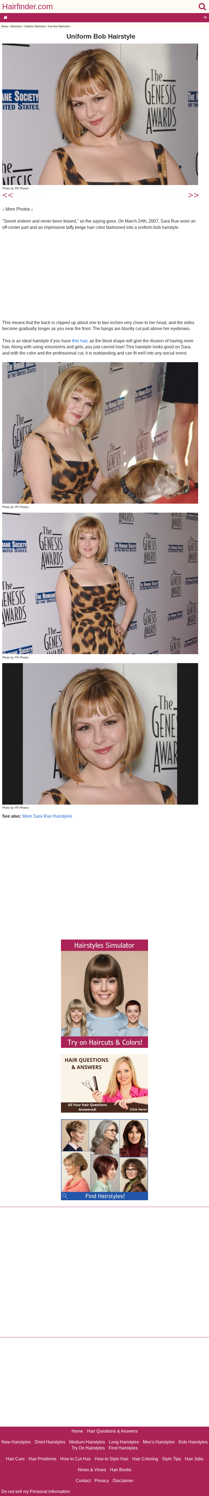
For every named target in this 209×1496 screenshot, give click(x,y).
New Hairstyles (16, 1442)
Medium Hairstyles (87, 1442)
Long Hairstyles (124, 1442)
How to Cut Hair (75, 1459)
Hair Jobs (194, 1459)
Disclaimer (123, 1480)
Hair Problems (42, 1459)
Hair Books (120, 1469)
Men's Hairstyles (159, 1442)
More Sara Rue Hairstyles (47, 816)
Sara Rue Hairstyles (58, 26)
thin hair (79, 340)
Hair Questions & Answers (112, 1431)
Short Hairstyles (50, 1442)
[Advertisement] (100, 275)
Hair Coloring (145, 1459)
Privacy (101, 1480)
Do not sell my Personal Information (35, 1491)
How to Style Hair (111, 1459)
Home (4, 26)
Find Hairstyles (123, 1448)
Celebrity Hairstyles (34, 26)
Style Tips (171, 1459)
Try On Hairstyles (88, 1448)
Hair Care (15, 1459)
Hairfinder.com (27, 6)
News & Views (92, 1469)
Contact (83, 1480)
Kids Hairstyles (193, 1442)
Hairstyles (15, 26)
